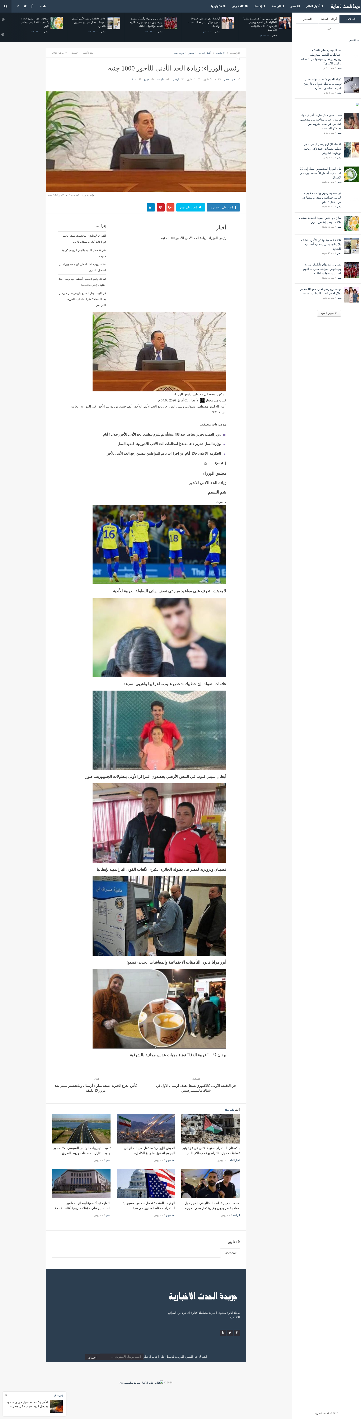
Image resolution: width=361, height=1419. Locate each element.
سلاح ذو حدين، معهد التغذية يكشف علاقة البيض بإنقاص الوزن (31, 22)
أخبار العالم (313, 6)
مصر (294, 6)
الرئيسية (235, 52)
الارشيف (220, 52)
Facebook (230, 1253)
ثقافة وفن (238, 6)
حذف (133, 79)
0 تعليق (191, 79)
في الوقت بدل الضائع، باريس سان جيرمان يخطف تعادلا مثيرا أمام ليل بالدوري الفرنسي (82, 299)
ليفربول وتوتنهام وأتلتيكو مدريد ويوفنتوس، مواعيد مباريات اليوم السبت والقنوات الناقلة (322, 269)
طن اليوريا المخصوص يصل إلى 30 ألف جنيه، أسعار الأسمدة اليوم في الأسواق (321, 173)
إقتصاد (258, 6)
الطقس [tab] (307, 19)
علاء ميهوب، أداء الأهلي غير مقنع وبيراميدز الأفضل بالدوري (82, 267)
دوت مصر (178, 52)
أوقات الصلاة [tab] (329, 19)
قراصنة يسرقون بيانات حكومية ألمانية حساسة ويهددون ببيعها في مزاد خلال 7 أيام (321, 198)
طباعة (160, 79)
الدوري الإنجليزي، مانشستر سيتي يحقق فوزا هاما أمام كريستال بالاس (84, 239)
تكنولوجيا (217, 6)
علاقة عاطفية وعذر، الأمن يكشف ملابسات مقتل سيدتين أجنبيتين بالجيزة (321, 244)
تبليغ (146, 79)
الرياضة (277, 6)
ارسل (175, 79)
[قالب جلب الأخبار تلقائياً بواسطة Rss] (141, 1382)
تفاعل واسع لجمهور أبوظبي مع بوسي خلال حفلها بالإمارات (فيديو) (82, 282)
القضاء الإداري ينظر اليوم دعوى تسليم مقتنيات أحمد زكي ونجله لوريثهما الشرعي (323, 149)
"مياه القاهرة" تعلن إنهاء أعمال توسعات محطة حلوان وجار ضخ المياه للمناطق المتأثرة (323, 84)
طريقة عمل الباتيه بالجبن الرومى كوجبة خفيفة (84, 253)
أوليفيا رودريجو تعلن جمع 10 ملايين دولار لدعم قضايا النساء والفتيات (200, 22)
